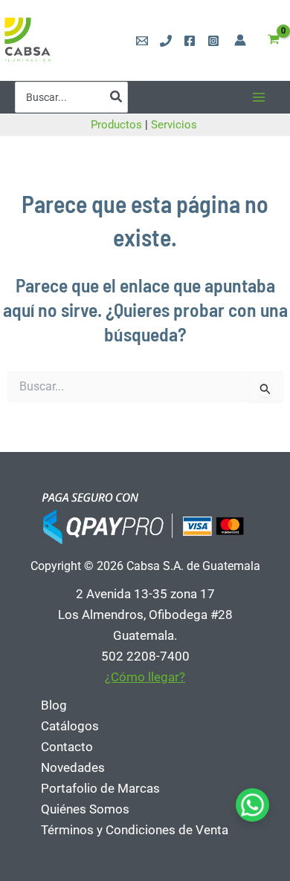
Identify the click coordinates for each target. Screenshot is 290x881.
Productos (116, 124)
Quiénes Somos (85, 809)
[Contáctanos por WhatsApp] (252, 805)
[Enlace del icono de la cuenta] (240, 40)
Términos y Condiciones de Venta (134, 829)
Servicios (175, 124)
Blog (54, 705)
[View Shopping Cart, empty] (273, 40)
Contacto (67, 746)
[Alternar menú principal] (258, 97)
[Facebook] (190, 41)
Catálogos (70, 725)
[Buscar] (116, 97)
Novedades (73, 767)
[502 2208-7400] (166, 41)
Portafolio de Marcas (100, 788)
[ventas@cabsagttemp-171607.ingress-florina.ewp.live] (142, 41)
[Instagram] (213, 41)
